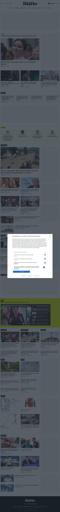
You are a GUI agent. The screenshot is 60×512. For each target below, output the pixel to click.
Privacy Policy (36, 275)
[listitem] (30, 252)
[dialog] (30, 256)
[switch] (44, 255)
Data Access (30, 275)
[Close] (50, 236)
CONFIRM (21, 271)
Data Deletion (23, 275)
